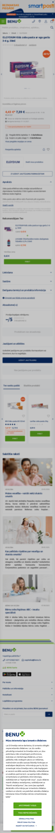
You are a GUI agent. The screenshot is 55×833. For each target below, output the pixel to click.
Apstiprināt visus (27, 805)
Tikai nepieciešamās (27, 813)
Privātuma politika (26, 822)
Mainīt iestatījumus (25, 826)
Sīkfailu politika (26, 819)
